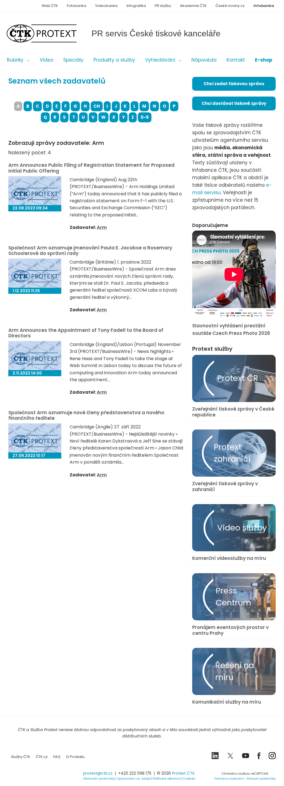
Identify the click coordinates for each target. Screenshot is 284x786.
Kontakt (236, 60)
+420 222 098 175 (134, 773)
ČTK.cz (42, 756)
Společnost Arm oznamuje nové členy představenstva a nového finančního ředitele (86, 415)
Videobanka (106, 5)
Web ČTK (50, 5)
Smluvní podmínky (261, 778)
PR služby (163, 5)
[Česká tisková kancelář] (50, 33)
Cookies (188, 778)
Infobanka (263, 5)
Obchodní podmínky (99, 778)
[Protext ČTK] (36, 775)
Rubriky (15, 60)
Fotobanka (76, 5)
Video (46, 60)
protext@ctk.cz (98, 773)
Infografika (136, 5)
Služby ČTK (20, 756)
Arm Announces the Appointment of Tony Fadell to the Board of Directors (85, 333)
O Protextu (75, 756)
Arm (102, 227)
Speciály (73, 60)
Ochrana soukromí (229, 778)
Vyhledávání (160, 60)
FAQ (56, 756)
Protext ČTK (183, 773)
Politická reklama (166, 778)
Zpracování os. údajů (134, 778)
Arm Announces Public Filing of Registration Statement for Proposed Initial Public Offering (91, 168)
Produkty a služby (114, 60)
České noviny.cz (230, 5)
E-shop (263, 60)
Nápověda (204, 60)
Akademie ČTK (193, 5)
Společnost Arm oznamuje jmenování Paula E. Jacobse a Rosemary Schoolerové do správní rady (90, 250)
